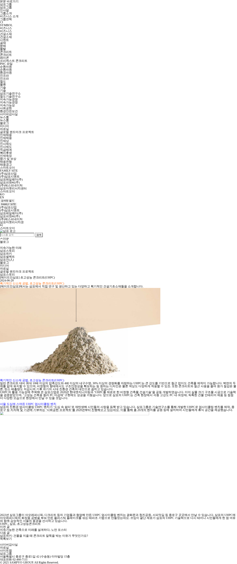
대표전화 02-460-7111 (14, 559)
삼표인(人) (7, 259)
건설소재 (6, 34)
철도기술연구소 (10, 96)
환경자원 (6, 72)
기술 (3, 87)
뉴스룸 (4, 117)
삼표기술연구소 (10, 93)
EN (2, 197)
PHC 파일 (6, 63)
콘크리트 (6, 51)
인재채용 (6, 135)
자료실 (4, 129)
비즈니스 (6, 28)
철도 (3, 81)
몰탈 (3, 48)
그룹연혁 (6, 19)
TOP (6, 238)
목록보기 (6, 538)
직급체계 (6, 149)
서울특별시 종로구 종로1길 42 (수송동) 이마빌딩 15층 (35, 556)
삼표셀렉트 (7, 256)
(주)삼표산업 (8, 173)
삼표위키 (6, 253)
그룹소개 (6, 13)
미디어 (4, 126)
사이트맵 (6, 550)
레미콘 (4, 57)
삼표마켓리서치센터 (13, 188)
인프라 (4, 75)
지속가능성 (7, 105)
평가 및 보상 (8, 158)
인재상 (4, 140)
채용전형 (6, 161)
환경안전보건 (9, 111)
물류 (3, 84)
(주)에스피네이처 (11, 185)
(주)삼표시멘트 (10, 176)
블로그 (4, 123)
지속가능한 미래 (10, 247)
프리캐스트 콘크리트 (13, 60)
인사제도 (6, 143)
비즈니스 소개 (9, 16)
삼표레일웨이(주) (11, 179)
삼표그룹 (6, 4)
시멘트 (4, 40)
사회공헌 (6, 108)
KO (2, 194)
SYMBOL (6, 25)
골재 (3, 43)
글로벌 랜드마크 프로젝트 (17, 132)
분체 (3, 45)
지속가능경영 (9, 99)
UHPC (137, 383)
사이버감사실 (9, 114)
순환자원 (6, 66)
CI (1, 22)
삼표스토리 (7, 250)
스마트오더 (7, 167)
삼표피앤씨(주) (10, 182)
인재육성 (6, 155)
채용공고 (6, 164)
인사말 (4, 10)
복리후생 (6, 152)
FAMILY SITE (8, 204)
